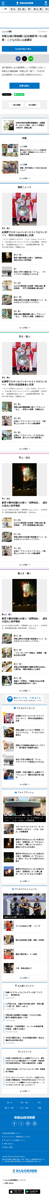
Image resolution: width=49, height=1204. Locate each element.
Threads (34, 1123)
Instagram (28, 1123)
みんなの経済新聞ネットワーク (24, 1171)
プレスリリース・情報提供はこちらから (17, 1137)
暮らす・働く (38, 9)
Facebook (14, 1123)
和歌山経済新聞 (24, 3)
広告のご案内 (8, 1147)
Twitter (21, 1123)
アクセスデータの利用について (14, 1140)
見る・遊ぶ (22, 9)
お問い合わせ (8, 1144)
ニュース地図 (7, 31)
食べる (13, 9)
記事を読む (24, 85)
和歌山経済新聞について (12, 1133)
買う (29, 9)
